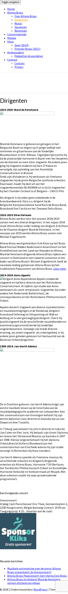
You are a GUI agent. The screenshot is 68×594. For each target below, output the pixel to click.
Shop (10, 41)
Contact (12, 59)
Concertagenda (16, 34)
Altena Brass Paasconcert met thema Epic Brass (37, 576)
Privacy (19, 67)
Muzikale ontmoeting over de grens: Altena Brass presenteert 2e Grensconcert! (34, 570)
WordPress (40, 589)
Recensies (21, 30)
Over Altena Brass (26, 16)
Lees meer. (59, 268)
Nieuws (11, 38)
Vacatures (21, 27)
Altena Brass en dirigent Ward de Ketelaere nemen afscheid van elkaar (33, 581)
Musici (18, 23)
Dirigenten (21, 20)
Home (11, 9)
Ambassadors (15, 52)
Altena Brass (15, 12)
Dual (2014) (21, 45)
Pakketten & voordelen (29, 56)
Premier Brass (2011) (27, 49)
